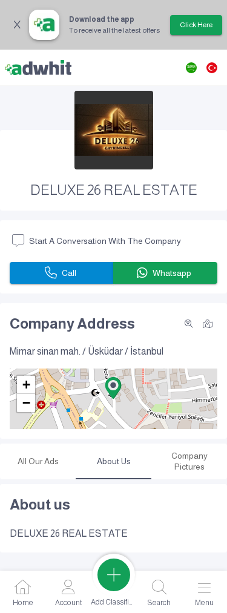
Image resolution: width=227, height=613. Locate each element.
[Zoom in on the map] (189, 324)
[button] (113, 388)
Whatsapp (172, 273)
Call (69, 273)
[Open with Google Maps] (207, 323)
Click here (196, 25)
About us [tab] (114, 461)
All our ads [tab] (38, 461)
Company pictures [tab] (189, 461)
